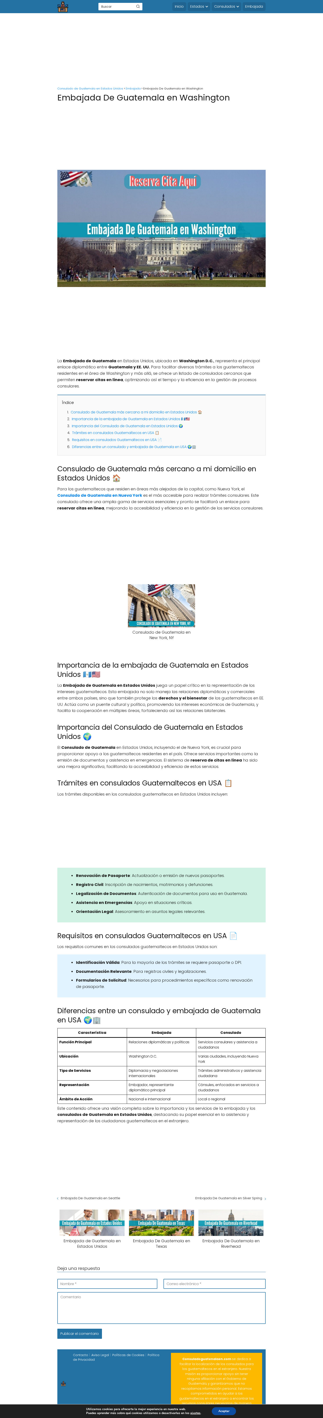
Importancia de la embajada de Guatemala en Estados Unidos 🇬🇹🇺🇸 (131, 418)
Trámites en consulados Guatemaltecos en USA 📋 (115, 432)
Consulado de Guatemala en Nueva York (99, 495)
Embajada (254, 6)
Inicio (179, 6)
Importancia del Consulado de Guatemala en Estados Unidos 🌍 (127, 425)
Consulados (224, 6)
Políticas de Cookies (128, 1355)
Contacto (80, 1355)
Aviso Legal (100, 1355)
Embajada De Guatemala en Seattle (90, 1198)
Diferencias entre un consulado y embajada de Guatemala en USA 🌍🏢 (134, 446)
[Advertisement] (161, 50)
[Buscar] (138, 6)
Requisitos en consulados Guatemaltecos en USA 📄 (117, 439)
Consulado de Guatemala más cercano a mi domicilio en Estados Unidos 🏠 (136, 412)
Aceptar (223, 1411)
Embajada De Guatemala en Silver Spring (228, 1198)
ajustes (195, 1413)
